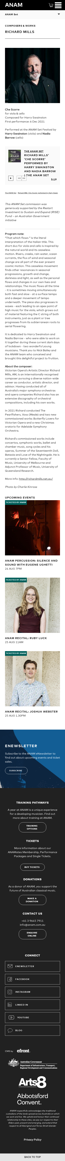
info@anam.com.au (32, 925)
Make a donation (32, 900)
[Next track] (24, 178)
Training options (32, 827)
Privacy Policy (32, 1139)
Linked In (21, 1005)
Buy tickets (32, 867)
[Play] (10, 178)
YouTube (23, 1018)
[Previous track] (19, 178)
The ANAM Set (34, 151)
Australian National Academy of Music (16, 5)
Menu (58, 5)
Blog (18, 1030)
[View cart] (51, 5)
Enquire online (32, 934)
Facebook (22, 979)
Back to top (32, 1157)
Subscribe (15, 771)
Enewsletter (24, 966)
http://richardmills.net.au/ (36, 479)
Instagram (22, 992)
